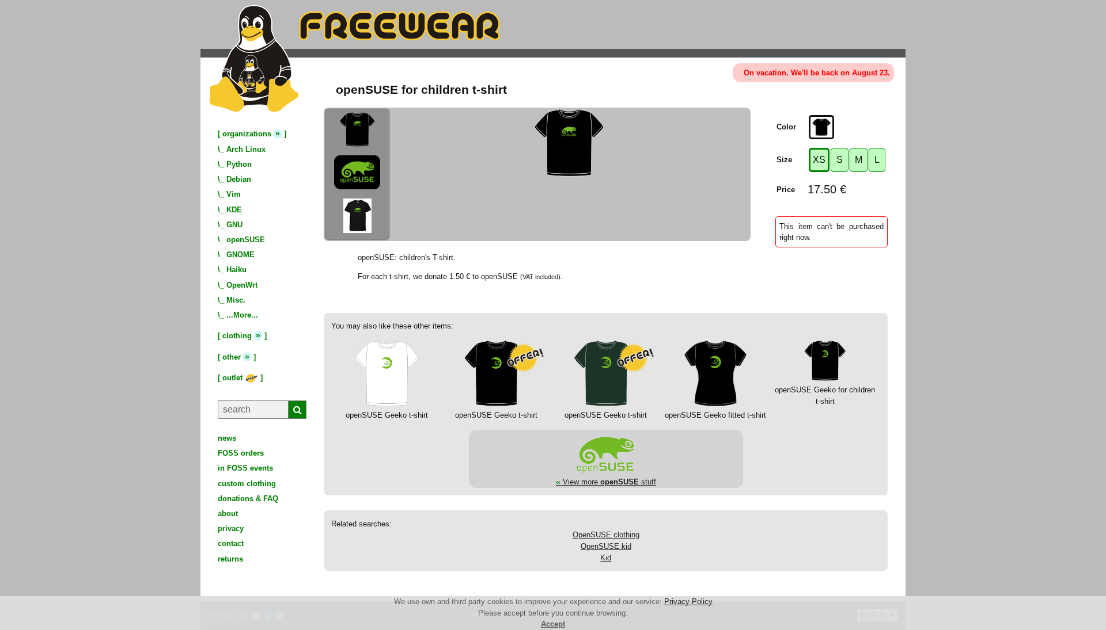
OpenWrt (241, 285)
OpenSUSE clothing (606, 534)
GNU (234, 224)
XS (819, 160)
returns (230, 559)
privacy (231, 528)
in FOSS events (245, 468)
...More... (242, 315)
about (228, 513)
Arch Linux (246, 149)
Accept (553, 624)
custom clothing (247, 483)
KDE (234, 209)
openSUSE (245, 239)
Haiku (236, 269)
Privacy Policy (688, 601)
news (227, 438)
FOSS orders (241, 453)
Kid (605, 557)
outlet (233, 377)
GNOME (240, 254)
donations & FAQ (248, 498)
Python (239, 164)
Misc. (235, 300)
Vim (233, 194)
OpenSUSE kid (606, 546)
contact (231, 543)
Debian (238, 179)
